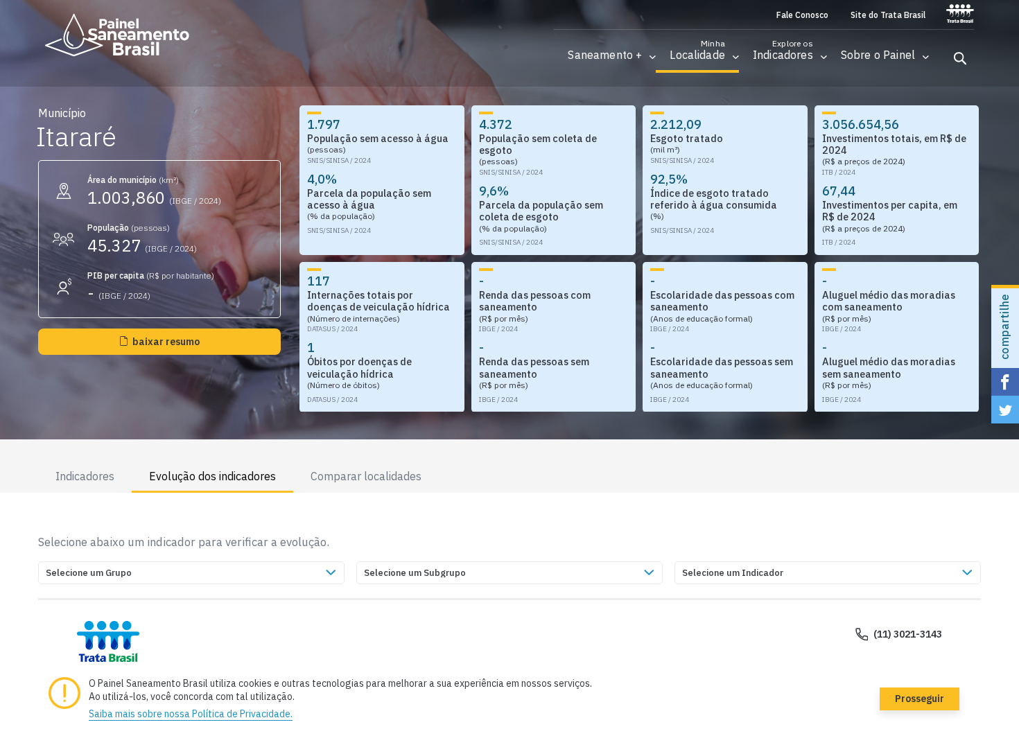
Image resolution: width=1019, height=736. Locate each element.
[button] (605, 55)
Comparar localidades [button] (366, 476)
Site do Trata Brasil (888, 15)
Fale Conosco (802, 15)
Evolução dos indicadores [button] (212, 476)
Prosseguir (919, 698)
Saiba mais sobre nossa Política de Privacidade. (191, 714)
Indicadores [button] (84, 476)
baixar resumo (166, 341)
